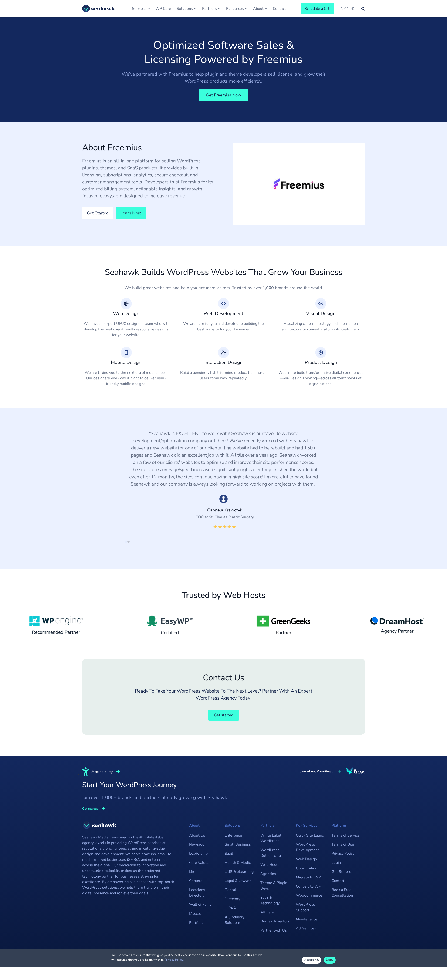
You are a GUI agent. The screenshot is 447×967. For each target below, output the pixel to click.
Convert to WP (308, 886)
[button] (126, 542)
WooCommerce (309, 895)
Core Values (199, 862)
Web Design (306, 859)
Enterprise (233, 835)
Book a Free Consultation (342, 892)
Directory (232, 899)
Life (192, 871)
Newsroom (198, 844)
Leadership (198, 853)
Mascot (195, 913)
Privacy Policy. (174, 960)
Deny (329, 960)
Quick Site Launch (311, 835)
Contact (338, 880)
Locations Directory (197, 892)
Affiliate (267, 912)
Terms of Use (343, 844)
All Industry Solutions (234, 920)
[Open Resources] (246, 8)
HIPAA (230, 908)
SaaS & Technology (270, 900)
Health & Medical (239, 862)
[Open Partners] (219, 8)
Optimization (306, 868)
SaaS (229, 853)
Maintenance (306, 919)
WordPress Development (307, 847)
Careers (195, 880)
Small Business (238, 844)
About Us (197, 835)
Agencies (268, 873)
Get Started (341, 871)
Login (336, 862)
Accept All (311, 960)
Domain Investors (275, 921)
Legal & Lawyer (238, 880)
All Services (306, 928)
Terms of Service (346, 835)
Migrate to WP (308, 877)
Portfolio (196, 922)
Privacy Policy (343, 853)
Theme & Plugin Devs (273, 885)
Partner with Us (273, 930)
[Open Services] (148, 8)
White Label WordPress (270, 838)
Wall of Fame (200, 904)
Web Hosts (269, 864)
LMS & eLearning (239, 871)
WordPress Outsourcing (270, 852)
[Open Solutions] (195, 8)
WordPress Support (305, 907)
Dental (230, 889)
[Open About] (266, 8)
